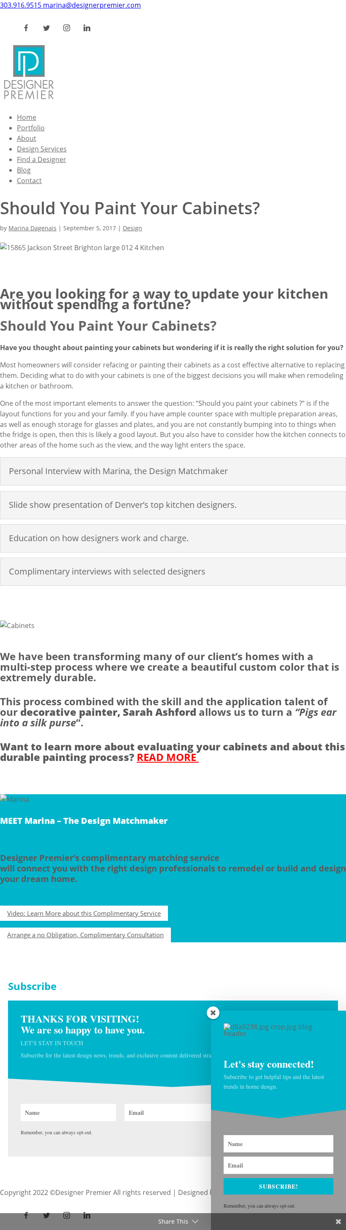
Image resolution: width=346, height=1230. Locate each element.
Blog (24, 170)
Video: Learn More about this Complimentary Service (84, 913)
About (26, 138)
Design (132, 228)
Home (26, 117)
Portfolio (31, 127)
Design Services (42, 149)
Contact (29, 180)
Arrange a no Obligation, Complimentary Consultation (85, 935)
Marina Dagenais (32, 228)
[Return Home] (28, 100)
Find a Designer (41, 159)
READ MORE (168, 757)
